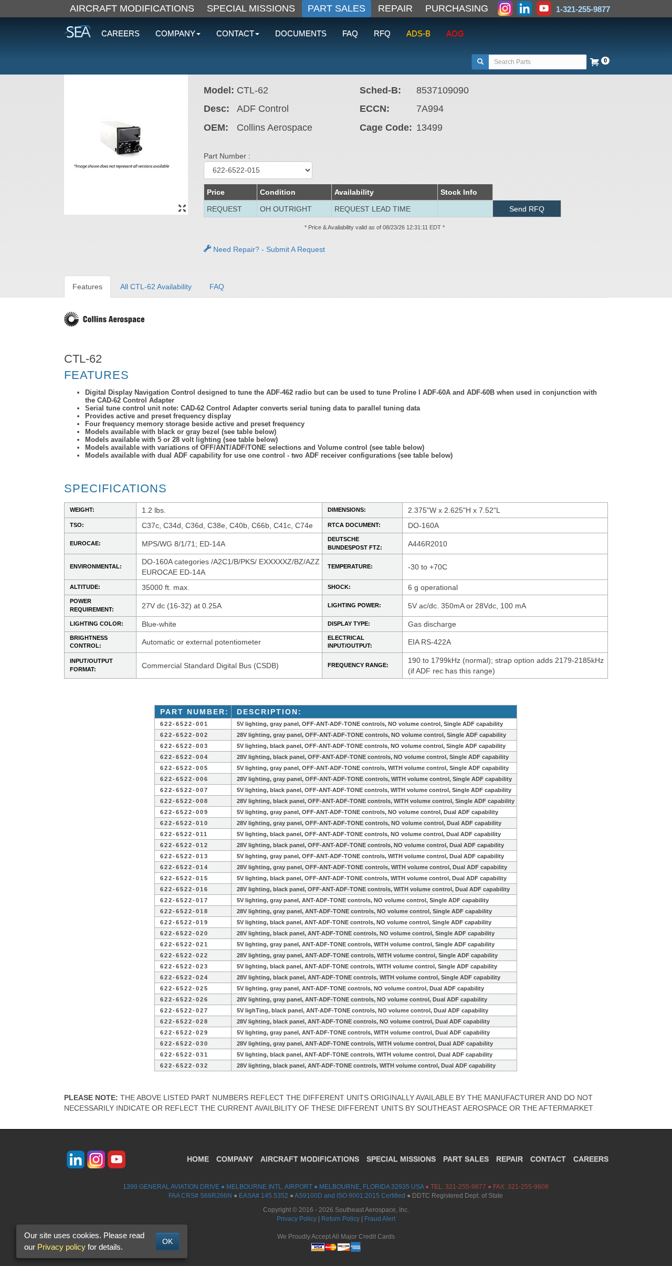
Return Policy (340, 1218)
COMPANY (234, 1159)
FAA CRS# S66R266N (200, 1195)
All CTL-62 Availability (156, 286)
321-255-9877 (465, 1186)
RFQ (382, 33)
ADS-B (418, 33)
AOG (455, 33)
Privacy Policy (297, 1218)
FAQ (350, 33)
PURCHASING (456, 8)
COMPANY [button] (175, 33)
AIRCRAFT (309, 1159)
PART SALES (336, 8)
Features (87, 286)
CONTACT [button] (235, 33)
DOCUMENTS (301, 33)
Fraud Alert (379, 1218)
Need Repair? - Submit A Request (268, 249)
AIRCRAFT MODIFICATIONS (132, 8)
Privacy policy (61, 1246)
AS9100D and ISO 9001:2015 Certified (350, 1195)
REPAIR (395, 8)
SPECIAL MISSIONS (251, 8)
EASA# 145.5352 (263, 1195)
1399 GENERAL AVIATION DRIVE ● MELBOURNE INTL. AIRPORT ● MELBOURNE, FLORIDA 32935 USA (273, 1186)
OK (167, 1241)
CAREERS (120, 33)
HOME (198, 1159)
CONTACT (548, 1159)
